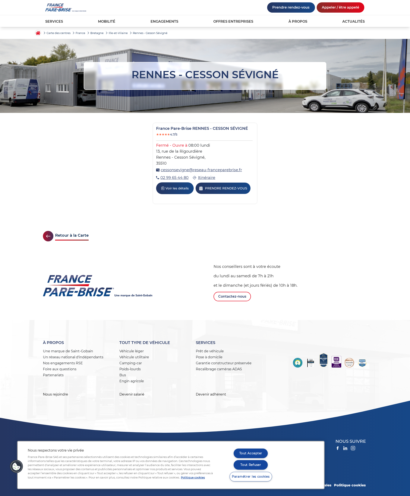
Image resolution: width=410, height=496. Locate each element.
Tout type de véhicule (144, 342)
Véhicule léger (131, 351)
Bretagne (97, 33)
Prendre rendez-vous (290, 7)
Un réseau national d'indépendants (73, 357)
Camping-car (130, 363)
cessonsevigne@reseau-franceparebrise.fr (201, 170)
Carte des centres (58, 33)
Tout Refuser (250, 465)
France (80, 33)
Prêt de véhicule (210, 351)
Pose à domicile (209, 357)
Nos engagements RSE (63, 363)
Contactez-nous (232, 296)
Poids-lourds (130, 369)
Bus (122, 375)
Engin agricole (131, 381)
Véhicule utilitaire (134, 357)
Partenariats (53, 375)
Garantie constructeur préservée (224, 363)
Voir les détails (177, 188)
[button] (16, 466)
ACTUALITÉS (353, 21)
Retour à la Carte (72, 235)
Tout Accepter (250, 453)
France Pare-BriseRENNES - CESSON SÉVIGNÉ (202, 128)
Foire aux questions (59, 369)
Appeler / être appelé (340, 7)
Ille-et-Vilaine (118, 33)
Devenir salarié (131, 394)
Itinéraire (206, 177)
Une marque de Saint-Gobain (68, 351)
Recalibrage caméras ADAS (219, 369)
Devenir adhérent (211, 394)
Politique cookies (350, 485)
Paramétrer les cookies (251, 476)
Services (205, 342)
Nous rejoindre (55, 394)
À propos (53, 342)
